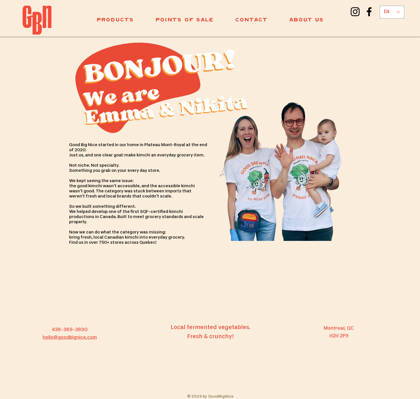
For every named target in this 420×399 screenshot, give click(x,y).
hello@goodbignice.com (70, 337)
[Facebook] (369, 12)
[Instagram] (355, 12)
